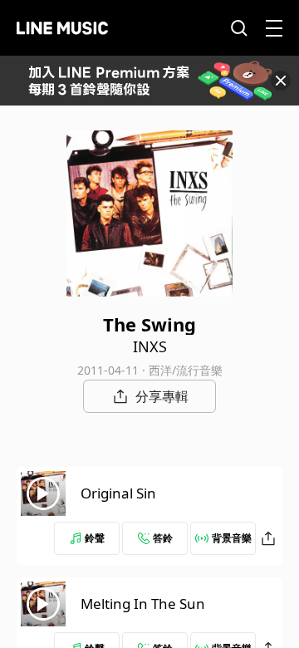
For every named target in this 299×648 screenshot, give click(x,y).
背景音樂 (232, 538)
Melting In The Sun (143, 603)
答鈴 (163, 538)
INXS (150, 346)
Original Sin (118, 493)
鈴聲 (95, 538)
